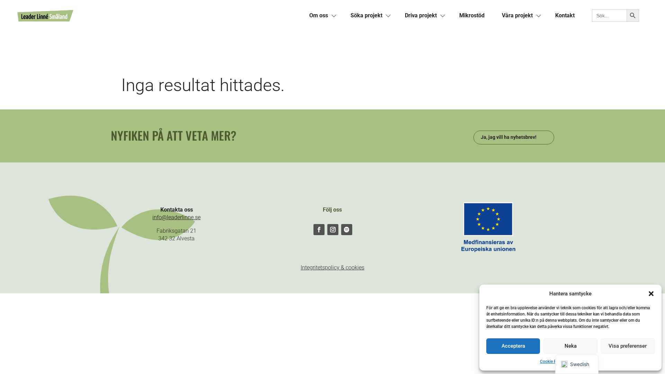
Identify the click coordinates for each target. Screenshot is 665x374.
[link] (159, 15)
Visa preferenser (628, 346)
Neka (571, 346)
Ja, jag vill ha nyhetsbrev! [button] (509, 137)
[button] (651, 293)
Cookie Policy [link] (552, 361)
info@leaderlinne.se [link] (176, 217)
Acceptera (513, 346)
